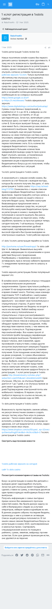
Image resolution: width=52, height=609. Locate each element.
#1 (49, 47)
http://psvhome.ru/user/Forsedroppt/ (19, 246)
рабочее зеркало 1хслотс (14, 74)
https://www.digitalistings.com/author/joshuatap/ (25, 106)
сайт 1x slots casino (11, 469)
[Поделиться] (45, 47)
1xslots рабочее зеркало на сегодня (19, 464)
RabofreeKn (9, 22)
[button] (4, 4)
